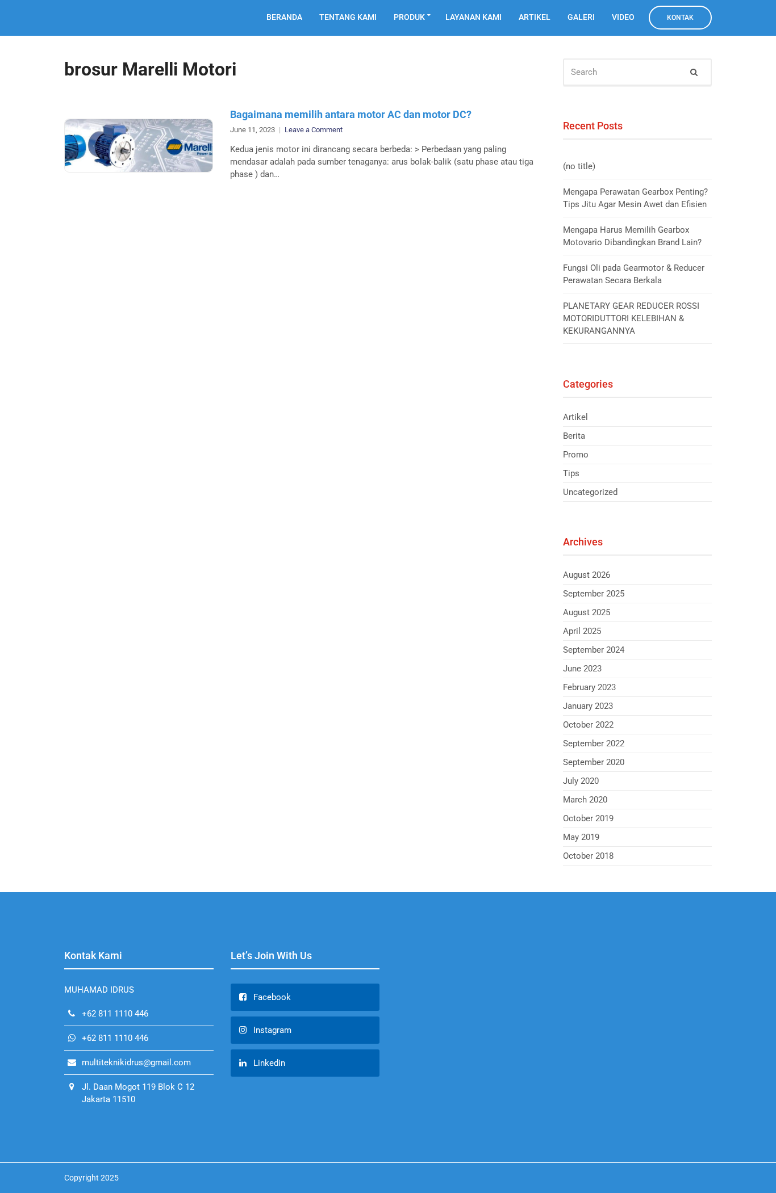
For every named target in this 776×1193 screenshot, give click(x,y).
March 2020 (585, 800)
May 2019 (581, 837)
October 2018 (588, 856)
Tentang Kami (348, 17)
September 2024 (593, 650)
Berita (574, 436)
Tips (571, 473)
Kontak (680, 18)
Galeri (581, 17)
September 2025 (593, 594)
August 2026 (586, 575)
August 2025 (586, 612)
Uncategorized (590, 492)
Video (623, 17)
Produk (409, 17)
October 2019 (588, 818)
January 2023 (588, 706)
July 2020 (581, 781)
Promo (576, 455)
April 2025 (582, 631)
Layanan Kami (473, 17)
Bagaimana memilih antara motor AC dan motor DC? (351, 114)
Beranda (284, 17)
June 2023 (582, 668)
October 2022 (588, 725)
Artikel (534, 17)
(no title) (579, 166)
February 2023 (589, 687)
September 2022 (593, 743)
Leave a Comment (314, 129)
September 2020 (593, 762)
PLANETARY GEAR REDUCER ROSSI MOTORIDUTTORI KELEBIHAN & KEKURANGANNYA (631, 318)
